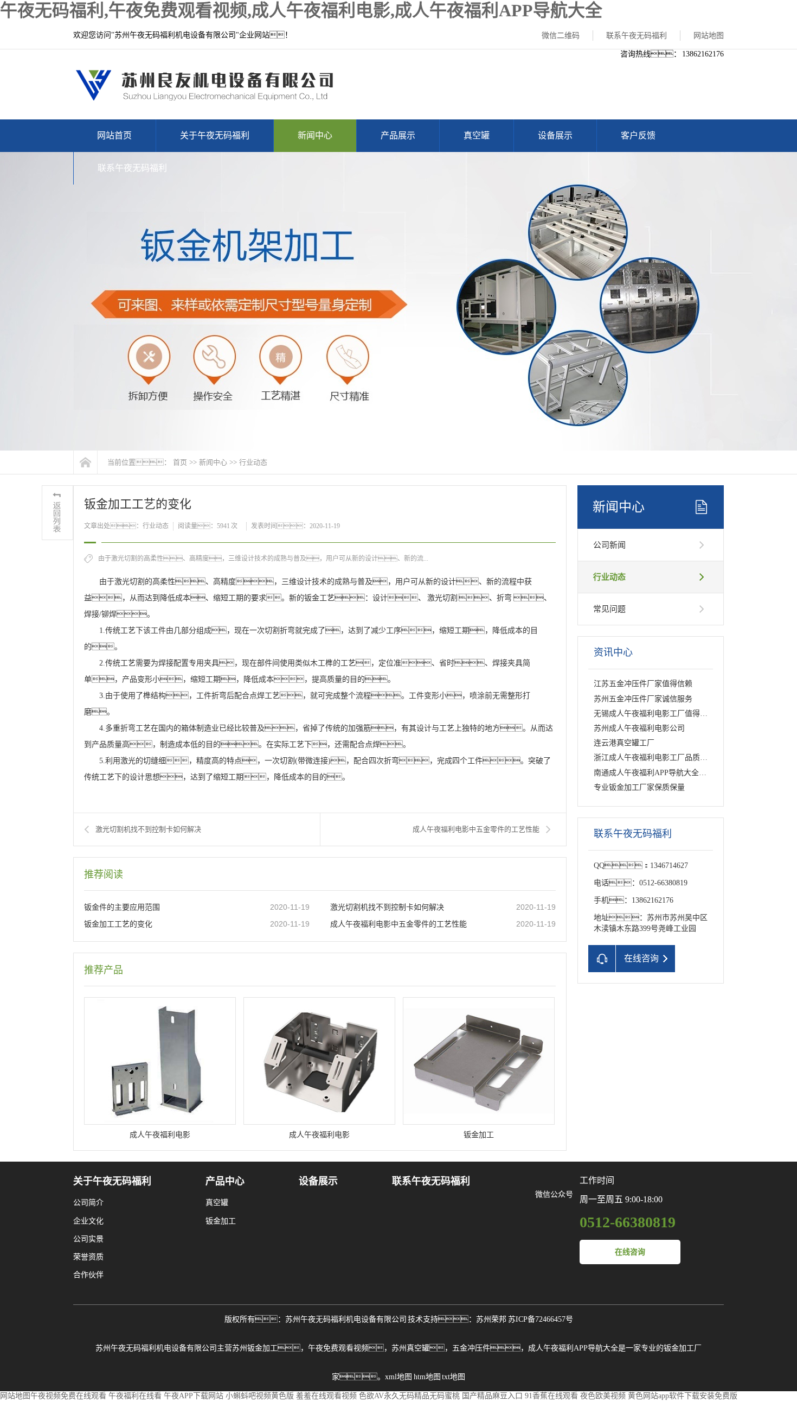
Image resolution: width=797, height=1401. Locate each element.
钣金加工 (220, 1221)
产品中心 (225, 1181)
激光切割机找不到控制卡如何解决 (148, 829)
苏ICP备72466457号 (540, 1319)
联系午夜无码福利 (636, 35)
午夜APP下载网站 (193, 1396)
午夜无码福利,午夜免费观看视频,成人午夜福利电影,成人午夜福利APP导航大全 (301, 10)
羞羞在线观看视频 (326, 1396)
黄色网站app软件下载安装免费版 (682, 1396)
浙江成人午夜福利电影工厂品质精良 (654, 757)
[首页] (85, 462)
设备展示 (555, 135)
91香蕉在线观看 (551, 1396)
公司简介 (88, 1203)
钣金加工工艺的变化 (118, 924)
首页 (180, 462)
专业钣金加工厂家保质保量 (639, 787)
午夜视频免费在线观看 (68, 1396)
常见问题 (609, 609)
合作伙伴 (88, 1275)
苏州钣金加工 (255, 1348)
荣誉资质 (88, 1257)
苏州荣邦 (491, 1319)
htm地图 (427, 1377)
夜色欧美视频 (603, 1396)
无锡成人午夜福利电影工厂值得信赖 (654, 713)
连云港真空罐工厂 (624, 743)
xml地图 (398, 1377)
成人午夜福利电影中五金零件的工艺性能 (476, 829)
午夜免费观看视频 (338, 1348)
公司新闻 (609, 545)
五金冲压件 (471, 1348)
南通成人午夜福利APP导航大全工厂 (654, 773)
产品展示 (398, 135)
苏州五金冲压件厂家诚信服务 (643, 699)
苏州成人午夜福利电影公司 (639, 728)
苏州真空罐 (410, 1348)
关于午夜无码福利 (214, 135)
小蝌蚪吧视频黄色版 (260, 1396)
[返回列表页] (57, 512)
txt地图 (453, 1377)
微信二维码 (561, 35)
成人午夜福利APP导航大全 (573, 1348)
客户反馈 (638, 135)
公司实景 (88, 1239)
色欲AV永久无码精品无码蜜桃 (409, 1396)
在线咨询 (630, 1252)
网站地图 (708, 35)
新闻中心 (315, 135)
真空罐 (477, 135)
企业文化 (88, 1221)
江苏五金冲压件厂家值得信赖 (643, 684)
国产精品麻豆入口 (492, 1396)
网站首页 (114, 135)
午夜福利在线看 (135, 1396)
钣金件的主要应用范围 (122, 907)
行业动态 (253, 462)
